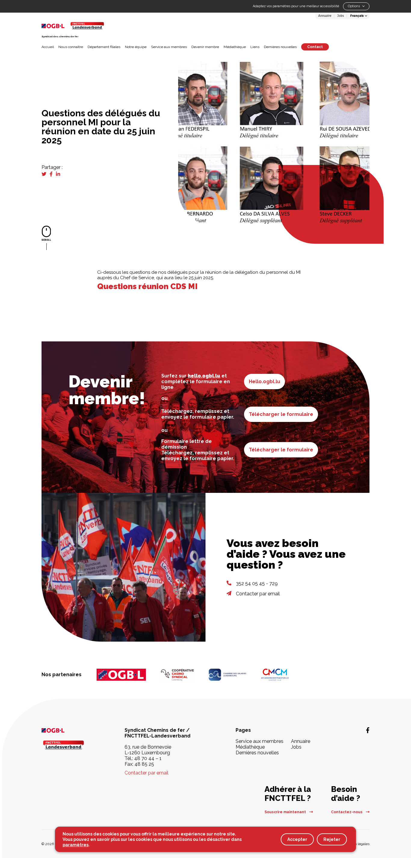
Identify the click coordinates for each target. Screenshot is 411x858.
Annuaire (324, 15)
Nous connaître (70, 47)
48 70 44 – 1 (148, 758)
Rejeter (331, 839)
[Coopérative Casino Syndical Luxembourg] (177, 675)
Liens (254, 47)
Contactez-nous (347, 812)
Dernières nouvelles (280, 47)
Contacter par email (258, 594)
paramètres (75, 844)
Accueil (48, 47)
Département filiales (104, 47)
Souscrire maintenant (285, 812)
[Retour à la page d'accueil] (87, 26)
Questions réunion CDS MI (147, 286)
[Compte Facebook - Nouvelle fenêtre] (367, 730)
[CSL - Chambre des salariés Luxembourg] (227, 675)
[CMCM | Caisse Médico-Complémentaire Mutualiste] (275, 675)
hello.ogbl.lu (204, 376)
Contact (315, 47)
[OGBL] (121, 675)
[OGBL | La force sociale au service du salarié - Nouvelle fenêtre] (67, 730)
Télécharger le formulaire (281, 414)
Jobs (340, 15)
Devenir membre (205, 47)
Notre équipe (136, 47)
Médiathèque (235, 47)
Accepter (297, 839)
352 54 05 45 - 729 (257, 583)
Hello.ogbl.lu (264, 381)
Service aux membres (169, 47)
